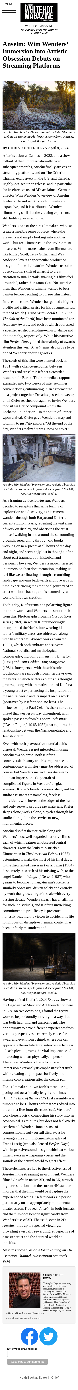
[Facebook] (29, 1336)
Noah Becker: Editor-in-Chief (39, 1377)
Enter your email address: (22, 1348)
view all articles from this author (23, 1318)
